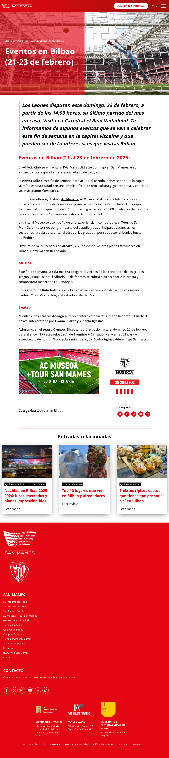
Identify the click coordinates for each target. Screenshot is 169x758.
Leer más (11, 509)
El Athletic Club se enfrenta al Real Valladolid (52, 167)
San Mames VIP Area (14, 606)
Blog (7, 40)
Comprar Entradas (13, 634)
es (154, 14)
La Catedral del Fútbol (15, 601)
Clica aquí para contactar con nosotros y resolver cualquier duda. (39, 677)
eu (154, 18)
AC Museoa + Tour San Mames (20, 615)
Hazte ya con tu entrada (48, 251)
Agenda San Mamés (14, 643)
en (154, 22)
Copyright (122, 744)
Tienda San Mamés (13, 625)
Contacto (8, 657)
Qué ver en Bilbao (19, 40)
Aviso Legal (55, 744)
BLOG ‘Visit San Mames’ (16, 652)
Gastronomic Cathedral (16, 620)
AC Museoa (69, 199)
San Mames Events (13, 611)
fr (154, 27)
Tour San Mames (35, 484)
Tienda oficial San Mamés (17, 638)
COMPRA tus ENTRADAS (131, 5)
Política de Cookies (103, 744)
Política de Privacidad (77, 744)
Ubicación (8, 648)
